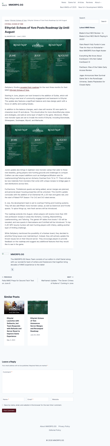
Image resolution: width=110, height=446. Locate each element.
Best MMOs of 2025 (68, 7)
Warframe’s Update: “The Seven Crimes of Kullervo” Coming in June (57, 280)
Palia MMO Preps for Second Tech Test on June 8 (18, 280)
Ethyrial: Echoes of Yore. (19, 90)
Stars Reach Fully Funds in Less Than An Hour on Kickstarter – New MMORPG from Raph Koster (92, 47)
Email (30, 399)
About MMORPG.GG (48, 426)
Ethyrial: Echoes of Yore (14, 24)
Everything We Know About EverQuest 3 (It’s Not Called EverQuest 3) (90, 59)
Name (6, 399)
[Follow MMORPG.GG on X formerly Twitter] (12, 269)
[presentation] (14, 307)
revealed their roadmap (29, 87)
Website (55, 399)
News (64, 2)
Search (82, 18)
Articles (81, 2)
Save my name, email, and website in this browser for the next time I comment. (33, 405)
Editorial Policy (55, 430)
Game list (72, 2)
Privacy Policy (64, 426)
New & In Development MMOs (90, 7)
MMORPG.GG (11, 36)
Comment (7, 372)
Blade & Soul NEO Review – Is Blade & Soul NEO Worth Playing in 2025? (93, 36)
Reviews (89, 2)
